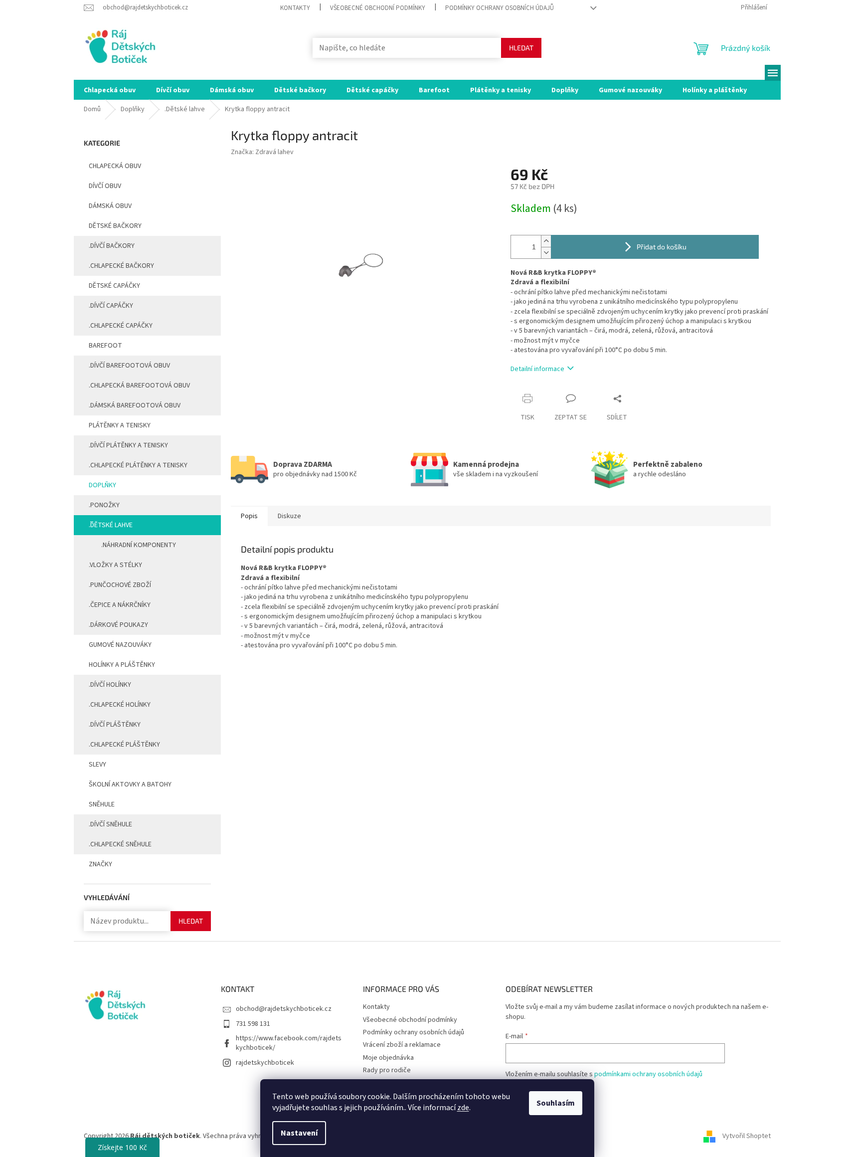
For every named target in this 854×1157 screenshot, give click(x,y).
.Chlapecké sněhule (120, 844)
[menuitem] (110, 90)
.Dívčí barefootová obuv (129, 366)
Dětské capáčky (114, 286)
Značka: (262, 152)
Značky (100, 864)
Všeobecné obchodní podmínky (377, 7)
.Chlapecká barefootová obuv (139, 385)
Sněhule (102, 804)
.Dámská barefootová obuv (134, 405)
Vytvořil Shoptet (746, 1137)
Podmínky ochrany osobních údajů (499, 7)
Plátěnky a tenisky (120, 425)
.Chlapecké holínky (120, 705)
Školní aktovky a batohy (130, 784)
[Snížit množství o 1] (546, 252)
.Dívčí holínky (110, 685)
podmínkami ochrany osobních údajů (648, 1074)
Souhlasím (555, 1103)
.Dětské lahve (111, 525)
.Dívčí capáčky (111, 306)
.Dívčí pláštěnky (115, 725)
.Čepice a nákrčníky (120, 605)
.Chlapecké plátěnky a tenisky (138, 465)
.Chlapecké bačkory (121, 266)
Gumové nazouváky (120, 645)
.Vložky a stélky (115, 565)
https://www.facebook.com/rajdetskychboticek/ (289, 1043)
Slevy (97, 765)
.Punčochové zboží (120, 585)
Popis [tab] (249, 516)
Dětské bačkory (115, 226)
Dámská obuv (110, 206)
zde (463, 1107)
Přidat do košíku (661, 246)
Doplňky (102, 485)
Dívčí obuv (105, 186)
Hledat (521, 47)
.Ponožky (104, 505)
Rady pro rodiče (387, 1070)
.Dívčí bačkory (112, 246)
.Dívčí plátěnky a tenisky (128, 445)
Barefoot (105, 346)
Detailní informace (537, 369)
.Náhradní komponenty (138, 545)
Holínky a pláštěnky (122, 665)
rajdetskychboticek (265, 1063)
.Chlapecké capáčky (121, 326)
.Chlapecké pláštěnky (124, 745)
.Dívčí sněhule (110, 824)
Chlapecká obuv (115, 166)
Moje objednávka (388, 1058)
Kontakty (295, 7)
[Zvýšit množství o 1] (546, 241)
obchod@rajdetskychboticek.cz (284, 1009)
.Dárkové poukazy (118, 625)
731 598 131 (253, 1024)
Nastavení (299, 1133)
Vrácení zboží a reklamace (402, 1045)
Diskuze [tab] (289, 516)
